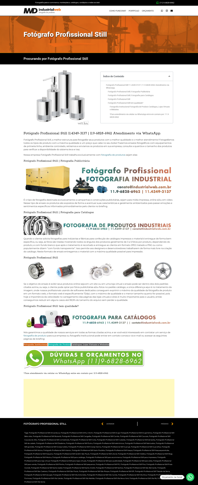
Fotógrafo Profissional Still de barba (140, 440)
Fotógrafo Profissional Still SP (122, 471)
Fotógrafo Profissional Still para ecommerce (104, 457)
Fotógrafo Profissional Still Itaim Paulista (88, 450)
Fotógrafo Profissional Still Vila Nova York (112, 478)
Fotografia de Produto (59, 344)
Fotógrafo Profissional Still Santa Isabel (46, 468)
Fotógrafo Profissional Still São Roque (94, 471)
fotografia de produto (35, 335)
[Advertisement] (99, 398)
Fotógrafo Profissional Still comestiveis (53, 440)
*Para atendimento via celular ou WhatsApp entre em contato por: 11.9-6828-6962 (139, 115)
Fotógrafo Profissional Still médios (132, 454)
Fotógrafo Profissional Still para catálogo (68, 457)
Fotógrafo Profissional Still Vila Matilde (79, 478)
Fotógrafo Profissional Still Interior (57, 450)
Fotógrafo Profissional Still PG (108, 464)
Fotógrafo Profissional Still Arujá (107, 433)
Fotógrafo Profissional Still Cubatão (111, 440)
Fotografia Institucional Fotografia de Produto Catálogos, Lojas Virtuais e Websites (140, 108)
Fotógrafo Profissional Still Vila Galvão (48, 478)
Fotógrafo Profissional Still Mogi (159, 454)
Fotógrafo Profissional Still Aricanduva (44, 433)
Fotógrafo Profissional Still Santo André (79, 468)
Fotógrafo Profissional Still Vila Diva (132, 475)
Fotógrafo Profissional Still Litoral (103, 454)
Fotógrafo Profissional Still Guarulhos (146, 447)
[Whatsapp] (162, 10)
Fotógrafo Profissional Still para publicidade (104, 461)
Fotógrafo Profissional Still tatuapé (38, 475)
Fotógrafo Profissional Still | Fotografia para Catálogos (131, 95)
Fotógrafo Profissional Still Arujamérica (136, 433)
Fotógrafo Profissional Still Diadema (50, 443)
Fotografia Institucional (36, 344)
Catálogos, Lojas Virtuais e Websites (90, 344)
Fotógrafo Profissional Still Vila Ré (143, 478)
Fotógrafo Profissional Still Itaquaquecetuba (151, 450)
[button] (169, 76)
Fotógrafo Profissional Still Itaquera (38, 454)
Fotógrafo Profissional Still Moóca (38, 457)
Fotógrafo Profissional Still (65, 34)
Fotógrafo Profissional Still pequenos (80, 464)
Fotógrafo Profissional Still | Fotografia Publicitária (129, 92)
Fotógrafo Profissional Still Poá (133, 464)
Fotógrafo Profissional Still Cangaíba (76, 436)
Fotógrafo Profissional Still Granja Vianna (84, 447)
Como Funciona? (117, 11)
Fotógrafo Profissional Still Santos (109, 468)
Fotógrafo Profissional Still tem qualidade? (125, 103)
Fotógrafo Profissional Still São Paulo (63, 471)
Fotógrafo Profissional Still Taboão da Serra (152, 471)
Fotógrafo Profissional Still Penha (50, 464)
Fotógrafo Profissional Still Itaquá (119, 450)
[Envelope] (171, 10)
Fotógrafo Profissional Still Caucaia (134, 436)
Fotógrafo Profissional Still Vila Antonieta (69, 475)
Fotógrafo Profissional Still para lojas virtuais (68, 461)
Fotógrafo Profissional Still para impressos (140, 457)
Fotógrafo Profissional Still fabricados (140, 443)
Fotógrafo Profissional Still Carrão (105, 436)
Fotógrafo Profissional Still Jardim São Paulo (72, 454)
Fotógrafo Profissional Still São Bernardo (140, 468)
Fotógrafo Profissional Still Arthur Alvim (77, 433)
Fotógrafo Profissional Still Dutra (79, 443)
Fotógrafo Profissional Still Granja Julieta (51, 447)
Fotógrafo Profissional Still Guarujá (116, 447)
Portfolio (134, 11)
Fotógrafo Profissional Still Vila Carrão (102, 475)
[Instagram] (166, 10)
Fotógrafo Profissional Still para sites (137, 461)
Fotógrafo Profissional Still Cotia (83, 440)
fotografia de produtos (113, 155)
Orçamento (148, 11)
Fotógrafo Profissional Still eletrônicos (108, 443)
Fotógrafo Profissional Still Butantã (47, 436)
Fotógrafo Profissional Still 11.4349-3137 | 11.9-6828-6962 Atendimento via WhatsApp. (137, 86)
